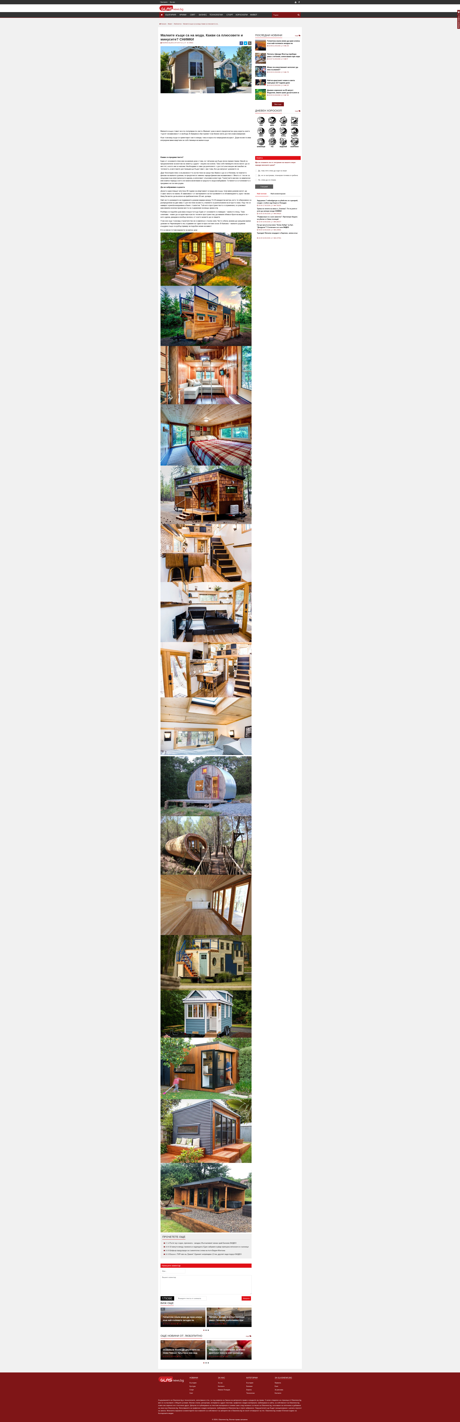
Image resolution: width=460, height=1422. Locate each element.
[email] (250, 43)
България (170, 15)
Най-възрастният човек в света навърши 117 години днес (281, 81)
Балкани (249, 1386)
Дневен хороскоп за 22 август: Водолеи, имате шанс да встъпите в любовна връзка (283, 91)
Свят (192, 15)
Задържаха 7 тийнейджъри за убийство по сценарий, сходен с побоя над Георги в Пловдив (277, 202)
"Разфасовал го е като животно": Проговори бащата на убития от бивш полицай (277, 218)
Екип (276, 1386)
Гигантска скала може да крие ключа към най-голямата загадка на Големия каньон (182, 1320)
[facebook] (241, 43)
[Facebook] (299, 2)
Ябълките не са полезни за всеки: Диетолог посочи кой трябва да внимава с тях (227, 1353)
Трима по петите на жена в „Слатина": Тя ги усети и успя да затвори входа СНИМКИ (277, 210)
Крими (183, 15)
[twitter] (245, 43)
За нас (172, 2)
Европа (249, 1390)
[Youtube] (295, 2)
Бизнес (203, 15)
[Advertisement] (206, 111)
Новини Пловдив (224, 1390)
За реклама (279, 1390)
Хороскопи (242, 15)
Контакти (164, 2)
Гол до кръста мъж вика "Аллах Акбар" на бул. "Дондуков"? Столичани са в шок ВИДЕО (275, 226)
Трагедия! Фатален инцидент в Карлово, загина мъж (277, 233)
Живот (253, 15)
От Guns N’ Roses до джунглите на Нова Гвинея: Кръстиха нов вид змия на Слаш (181, 1353)
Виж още (277, 104)
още (248, 1336)
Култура (193, 1386)
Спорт (229, 15)
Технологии (216, 15)
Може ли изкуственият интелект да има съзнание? (282, 68)
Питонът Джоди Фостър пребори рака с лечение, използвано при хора (226, 1320)
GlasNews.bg (166, 43)
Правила (278, 1383)
